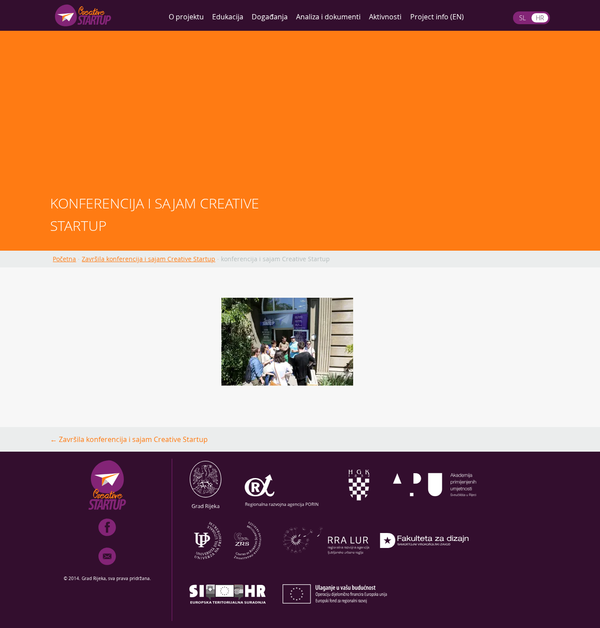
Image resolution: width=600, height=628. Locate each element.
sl (522, 18)
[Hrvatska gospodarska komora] (358, 509)
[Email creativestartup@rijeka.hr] (107, 567)
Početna (64, 259)
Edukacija (227, 17)
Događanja (270, 17)
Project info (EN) (437, 17)
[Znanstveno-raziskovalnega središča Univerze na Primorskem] (227, 564)
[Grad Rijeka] (205, 509)
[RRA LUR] (326, 564)
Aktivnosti (385, 17)
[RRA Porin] (282, 509)
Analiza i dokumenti (328, 17)
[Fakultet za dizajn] (424, 564)
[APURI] (435, 509)
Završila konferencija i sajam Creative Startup (148, 259)
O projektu (186, 17)
